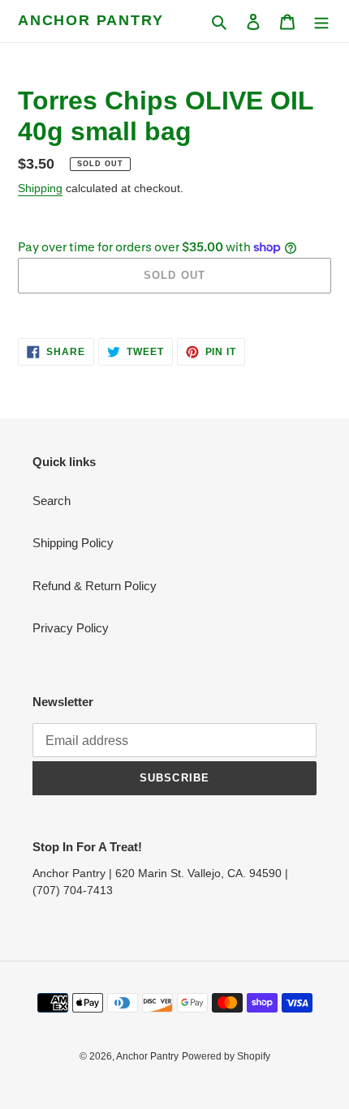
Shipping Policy (73, 543)
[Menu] (321, 21)
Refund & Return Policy (94, 586)
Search (51, 500)
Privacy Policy (70, 628)
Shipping (40, 188)
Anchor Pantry (90, 20)
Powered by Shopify (226, 1056)
